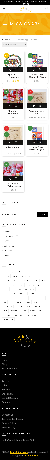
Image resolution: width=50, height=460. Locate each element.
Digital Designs (8, 236)
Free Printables (9, 368)
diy (13, 285)
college (27, 280)
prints (24, 311)
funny (13, 289)
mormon (19, 306)
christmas (26, 276)
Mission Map (13, 147)
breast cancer (41, 272)
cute (35, 280)
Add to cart (10, 69)
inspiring (33, 298)
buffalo (6, 276)
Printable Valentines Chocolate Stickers (13, 185)
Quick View (16, 69)
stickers (7, 315)
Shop (13, 40)
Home (6, 40)
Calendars (6, 232)
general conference (26, 289)
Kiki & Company (19, 452)
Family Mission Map (36, 112)
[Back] (5, 24)
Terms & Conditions (12, 419)
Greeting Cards (8, 246)
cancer (15, 276)
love (35, 302)
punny (32, 311)
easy (20, 285)
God (5, 293)
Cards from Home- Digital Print (37, 76)
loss (28, 302)
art (5, 272)
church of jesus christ (12, 280)
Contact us (7, 414)
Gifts (4, 241)
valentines (18, 315)
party (28, 306)
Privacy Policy (9, 423)
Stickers (5, 251)
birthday (20, 272)
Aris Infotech (32, 455)
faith (5, 289)
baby (11, 272)
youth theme (8, 319)
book (29, 272)
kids (42, 298)
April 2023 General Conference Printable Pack (13, 76)
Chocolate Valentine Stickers (13, 112)
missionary (8, 306)
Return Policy (8, 427)
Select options (34, 105)
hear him (22, 293)
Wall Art (5, 256)
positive (37, 306)
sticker (41, 311)
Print (5, 311)
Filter (42, 214)
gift (39, 289)
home (32, 293)
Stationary (7, 393)
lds (5, 302)
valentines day (31, 315)
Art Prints (7, 381)
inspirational (21, 298)
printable (14, 311)
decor (43, 280)
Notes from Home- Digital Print (37, 148)
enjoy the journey (32, 285)
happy (13, 293)
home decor (8, 298)
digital (6, 285)
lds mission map (16, 302)
